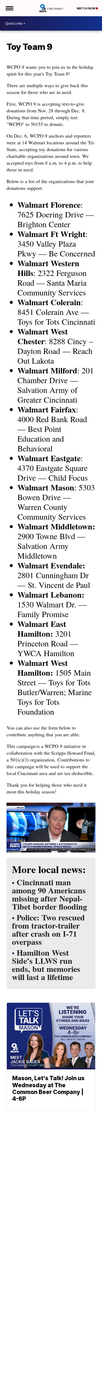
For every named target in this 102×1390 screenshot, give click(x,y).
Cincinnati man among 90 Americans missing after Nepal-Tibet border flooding (49, 895)
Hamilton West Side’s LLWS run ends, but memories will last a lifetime (46, 965)
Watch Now (86, 8)
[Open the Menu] (9, 8)
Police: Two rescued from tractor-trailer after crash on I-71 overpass (48, 930)
